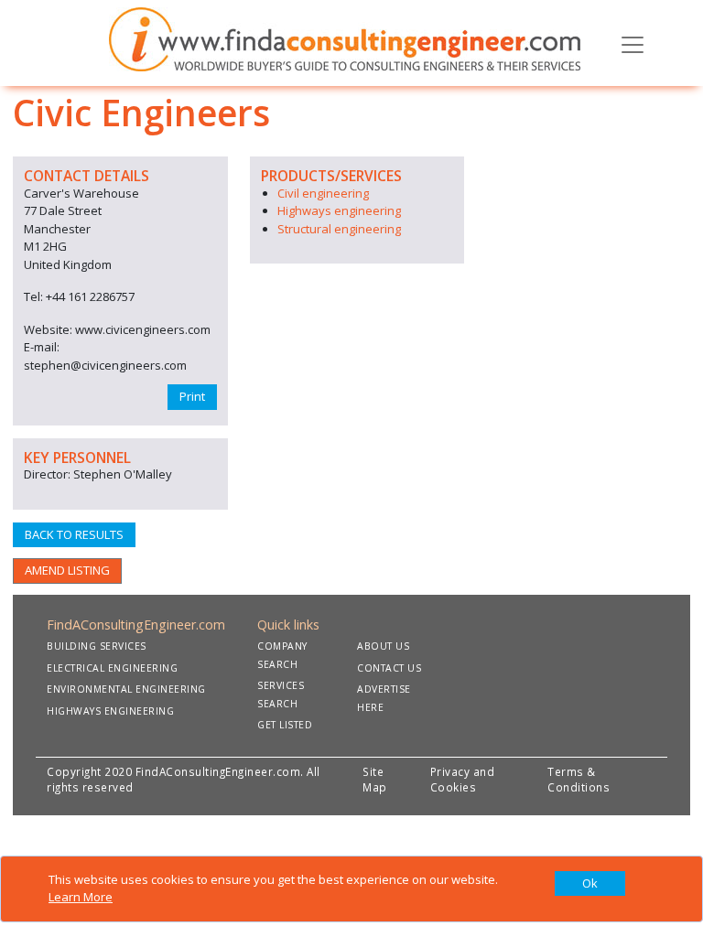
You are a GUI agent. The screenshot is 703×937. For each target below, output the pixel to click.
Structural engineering (339, 229)
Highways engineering (339, 210)
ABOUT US (383, 646)
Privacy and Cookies (462, 779)
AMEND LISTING (67, 570)
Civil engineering (323, 193)
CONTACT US (389, 668)
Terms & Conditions (578, 779)
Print (192, 396)
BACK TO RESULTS (74, 534)
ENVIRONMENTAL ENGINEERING (126, 689)
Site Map (374, 779)
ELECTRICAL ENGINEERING (112, 668)
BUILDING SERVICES (96, 646)
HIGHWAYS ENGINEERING (110, 711)
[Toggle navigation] (632, 43)
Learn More (81, 897)
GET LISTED (284, 724)
